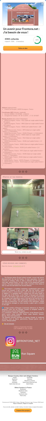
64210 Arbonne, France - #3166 (14, 147)
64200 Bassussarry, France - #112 (15, 138)
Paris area (23, 395)
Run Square (28, 353)
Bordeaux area (23, 391)
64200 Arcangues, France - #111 (14, 120)
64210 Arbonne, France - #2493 (14, 144)
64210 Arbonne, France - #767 (13, 150)
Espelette (29, 377)
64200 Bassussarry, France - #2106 (15, 141)
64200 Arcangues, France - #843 (14, 123)
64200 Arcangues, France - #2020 (14, 127)
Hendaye (14, 382)
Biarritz (15, 380)
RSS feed (40, 402)
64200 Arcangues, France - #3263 (14, 135)
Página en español (28, 403)
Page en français (17, 403)
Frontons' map (28, 402)
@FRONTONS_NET (28, 341)
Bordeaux (23, 389)
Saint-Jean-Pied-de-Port (30, 382)
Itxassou (29, 379)
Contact (35, 402)
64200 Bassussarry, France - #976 (15, 130)
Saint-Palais (29, 384)
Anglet (15, 377)
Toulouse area (23, 394)
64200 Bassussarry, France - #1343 (15, 133)
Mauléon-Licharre (29, 380)
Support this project (23, 410)
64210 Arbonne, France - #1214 (14, 162)
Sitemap (22, 402)
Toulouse (23, 392)
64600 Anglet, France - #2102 (13, 157)
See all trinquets (9, 324)
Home (17, 402)
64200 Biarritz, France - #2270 (13, 160)
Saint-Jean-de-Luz (14, 384)
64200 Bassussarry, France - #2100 (15, 154)
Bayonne (14, 379)
